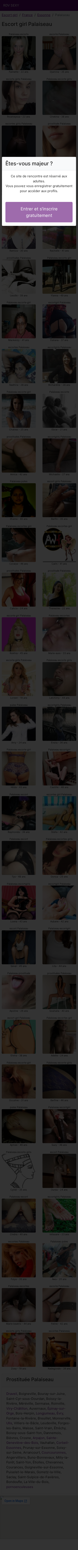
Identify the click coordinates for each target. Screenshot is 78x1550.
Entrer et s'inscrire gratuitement (39, 212)
